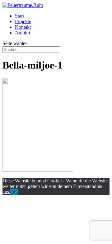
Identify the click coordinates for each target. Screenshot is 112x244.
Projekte (23, 21)
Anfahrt (22, 32)
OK (14, 192)
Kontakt (23, 27)
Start (19, 15)
